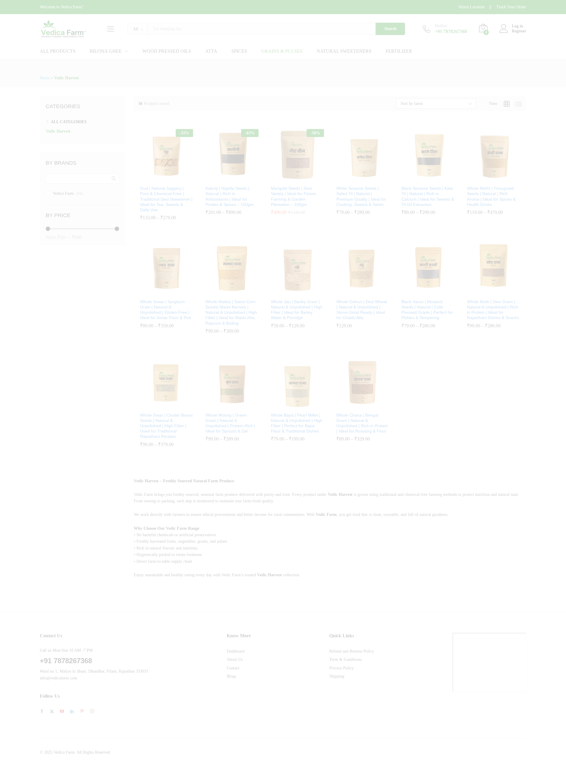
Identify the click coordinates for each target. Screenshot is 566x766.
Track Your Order (511, 7)
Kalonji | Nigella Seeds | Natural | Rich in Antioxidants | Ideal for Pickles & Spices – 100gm (229, 196)
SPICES (239, 51)
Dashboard (235, 651)
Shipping (336, 676)
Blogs (231, 676)
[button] (179, 176)
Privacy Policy (341, 668)
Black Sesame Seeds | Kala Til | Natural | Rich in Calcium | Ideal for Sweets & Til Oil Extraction (428, 196)
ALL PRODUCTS (57, 51)
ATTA (211, 51)
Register (519, 31)
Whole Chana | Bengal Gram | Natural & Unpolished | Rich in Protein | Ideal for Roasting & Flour (362, 423)
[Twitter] (52, 712)
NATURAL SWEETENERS (344, 51)
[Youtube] (62, 712)
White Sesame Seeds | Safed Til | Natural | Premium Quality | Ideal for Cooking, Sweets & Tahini (361, 196)
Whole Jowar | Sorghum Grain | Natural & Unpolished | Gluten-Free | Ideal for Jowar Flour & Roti (165, 309)
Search (390, 29)
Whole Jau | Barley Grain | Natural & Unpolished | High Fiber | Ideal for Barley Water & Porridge (297, 309)
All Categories (69, 122)
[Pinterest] (82, 712)
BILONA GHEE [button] (106, 51)
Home (45, 78)
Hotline (441, 26)
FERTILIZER (399, 51)
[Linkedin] (72, 712)
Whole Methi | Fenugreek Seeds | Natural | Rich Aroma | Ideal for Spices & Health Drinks (491, 196)
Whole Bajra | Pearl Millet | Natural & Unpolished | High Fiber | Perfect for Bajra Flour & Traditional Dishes (297, 423)
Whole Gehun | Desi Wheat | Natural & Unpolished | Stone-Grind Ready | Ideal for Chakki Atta (361, 309)
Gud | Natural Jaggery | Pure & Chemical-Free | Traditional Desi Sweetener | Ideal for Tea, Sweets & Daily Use (166, 199)
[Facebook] (42, 712)
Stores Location (471, 7)
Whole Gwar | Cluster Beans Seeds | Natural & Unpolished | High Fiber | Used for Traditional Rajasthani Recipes (166, 426)
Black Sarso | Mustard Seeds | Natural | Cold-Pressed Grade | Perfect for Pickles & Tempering (427, 309)
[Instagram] (92, 711)
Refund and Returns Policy (351, 651)
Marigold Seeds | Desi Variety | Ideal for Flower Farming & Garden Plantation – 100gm (293, 196)
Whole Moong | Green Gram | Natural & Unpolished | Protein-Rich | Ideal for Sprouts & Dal (230, 423)
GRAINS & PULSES (281, 51)
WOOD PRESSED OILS (166, 51)
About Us (235, 659)
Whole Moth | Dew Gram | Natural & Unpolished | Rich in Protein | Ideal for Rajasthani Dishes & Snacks (493, 309)
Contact (233, 668)
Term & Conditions (345, 659)
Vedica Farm (63, 193)
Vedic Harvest (58, 131)
